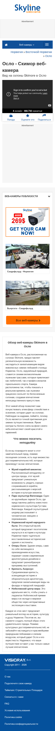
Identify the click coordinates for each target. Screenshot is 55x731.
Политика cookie (13, 717)
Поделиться (44, 119)
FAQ (7, 703)
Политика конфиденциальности (21, 723)
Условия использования (17, 710)
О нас (8, 676)
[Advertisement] (27, 30)
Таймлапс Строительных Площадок (23, 690)
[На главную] (6, 44)
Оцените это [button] (27, 119)
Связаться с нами (14, 696)
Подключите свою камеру (18, 683)
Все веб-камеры (27, 320)
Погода (11, 119)
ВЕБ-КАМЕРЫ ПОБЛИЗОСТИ (21, 196)
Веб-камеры (26, 44)
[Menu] (47, 44)
